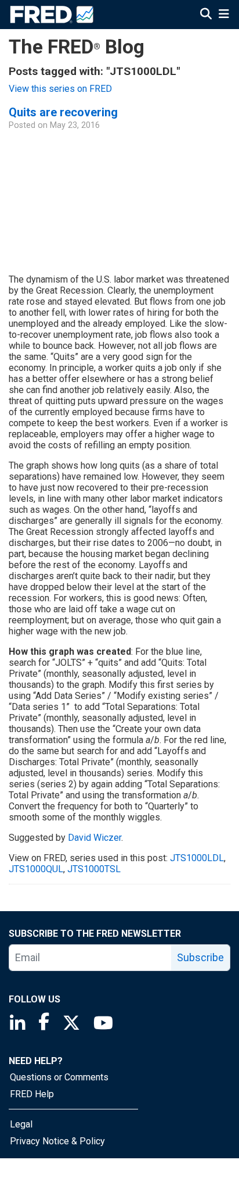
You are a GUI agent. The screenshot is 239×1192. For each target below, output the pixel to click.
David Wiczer (94, 837)
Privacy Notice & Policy (57, 1141)
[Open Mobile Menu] (223, 14)
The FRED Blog (76, 46)
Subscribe (200, 957)
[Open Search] (206, 14)
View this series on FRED (60, 88)
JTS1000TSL (94, 869)
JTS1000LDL (197, 857)
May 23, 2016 (75, 125)
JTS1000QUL (36, 869)
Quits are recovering (63, 112)
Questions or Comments (59, 1077)
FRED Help (32, 1094)
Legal (21, 1124)
